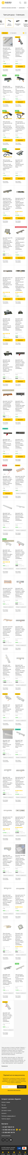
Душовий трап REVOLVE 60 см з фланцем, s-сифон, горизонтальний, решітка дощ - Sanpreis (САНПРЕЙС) (20, 631)
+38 (8, 1127)
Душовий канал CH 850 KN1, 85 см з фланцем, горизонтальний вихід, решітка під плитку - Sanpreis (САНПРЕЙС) (20, 899)
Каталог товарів (6, 1102)
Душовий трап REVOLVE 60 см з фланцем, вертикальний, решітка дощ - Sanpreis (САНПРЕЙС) (7, 517)
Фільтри (5, 33)
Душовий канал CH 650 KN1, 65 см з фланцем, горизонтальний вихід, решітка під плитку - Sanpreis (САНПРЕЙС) (20, 821)
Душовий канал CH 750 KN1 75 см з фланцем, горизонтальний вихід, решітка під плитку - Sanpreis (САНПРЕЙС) (7, 821)
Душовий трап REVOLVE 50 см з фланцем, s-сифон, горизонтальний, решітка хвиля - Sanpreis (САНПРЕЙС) (20, 52)
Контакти (4, 1113)
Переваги (4, 1107)
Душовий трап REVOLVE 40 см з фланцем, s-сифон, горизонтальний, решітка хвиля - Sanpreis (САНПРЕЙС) (20, 592)
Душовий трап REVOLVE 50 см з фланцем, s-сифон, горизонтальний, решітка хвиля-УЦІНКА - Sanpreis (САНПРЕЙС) (7, 480)
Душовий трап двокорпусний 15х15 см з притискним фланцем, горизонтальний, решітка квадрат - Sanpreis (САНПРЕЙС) (19, 324)
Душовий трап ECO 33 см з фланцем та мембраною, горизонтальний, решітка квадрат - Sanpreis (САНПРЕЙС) (20, 480)
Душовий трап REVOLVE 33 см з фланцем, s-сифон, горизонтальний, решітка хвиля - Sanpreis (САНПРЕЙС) (20, 554)
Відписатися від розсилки (14, 1090)
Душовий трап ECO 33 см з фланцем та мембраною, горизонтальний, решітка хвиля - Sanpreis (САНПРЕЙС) (7, 592)
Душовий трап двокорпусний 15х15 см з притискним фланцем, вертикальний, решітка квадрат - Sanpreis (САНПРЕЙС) (19, 939)
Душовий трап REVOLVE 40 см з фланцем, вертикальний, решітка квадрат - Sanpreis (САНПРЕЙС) (19, 444)
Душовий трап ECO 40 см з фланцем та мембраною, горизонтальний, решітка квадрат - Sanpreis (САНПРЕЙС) (7, 405)
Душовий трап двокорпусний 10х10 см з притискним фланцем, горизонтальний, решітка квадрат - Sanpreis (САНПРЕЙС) (7, 324)
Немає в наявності (21, 493)
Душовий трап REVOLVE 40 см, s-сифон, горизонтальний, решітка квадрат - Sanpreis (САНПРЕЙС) (7, 444)
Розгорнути (5, 1066)
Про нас (4, 1105)
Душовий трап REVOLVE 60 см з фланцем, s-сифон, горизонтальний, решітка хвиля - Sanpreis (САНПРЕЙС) (7, 1017)
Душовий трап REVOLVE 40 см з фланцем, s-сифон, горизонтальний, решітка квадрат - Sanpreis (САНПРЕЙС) (20, 364)
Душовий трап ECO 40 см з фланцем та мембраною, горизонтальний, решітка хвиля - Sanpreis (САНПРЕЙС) (7, 631)
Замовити (7, 66)
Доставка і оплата (6, 1110)
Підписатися (21, 1086)
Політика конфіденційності (9, 1116)
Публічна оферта (6, 1118)
